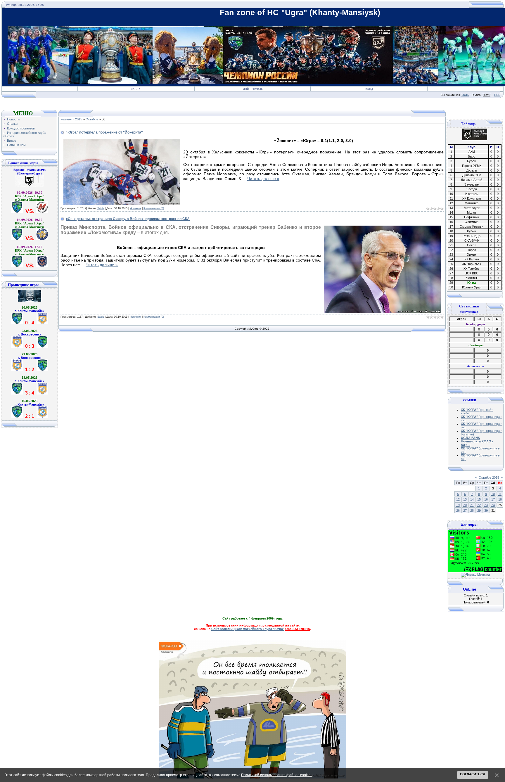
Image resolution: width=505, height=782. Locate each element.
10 (493, 494)
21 (472, 505)
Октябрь (92, 119)
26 (458, 510)
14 (472, 499)
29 (479, 510)
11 (499, 494)
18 (500, 499)
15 (479, 499)
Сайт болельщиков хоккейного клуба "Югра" (247, 629)
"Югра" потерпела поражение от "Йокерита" (104, 132)
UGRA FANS (470, 438)
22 (479, 505)
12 (458, 499)
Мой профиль (252, 89)
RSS (497, 94)
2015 (78, 119)
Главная (136, 89)
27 (465, 510)
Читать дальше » (263, 178)
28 (472, 510)
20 (465, 505)
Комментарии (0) (153, 208)
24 (493, 505)
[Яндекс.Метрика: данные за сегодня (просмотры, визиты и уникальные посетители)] (475, 575)
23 (486, 505)
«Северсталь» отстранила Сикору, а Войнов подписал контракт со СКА (128, 219)
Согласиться (472, 774)
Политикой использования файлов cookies (276, 775)
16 (486, 499)
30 (486, 510)
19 (458, 505)
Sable (100, 208)
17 (493, 499)
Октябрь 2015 (489, 477)
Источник (135, 208)
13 (465, 499)
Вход (369, 89)
